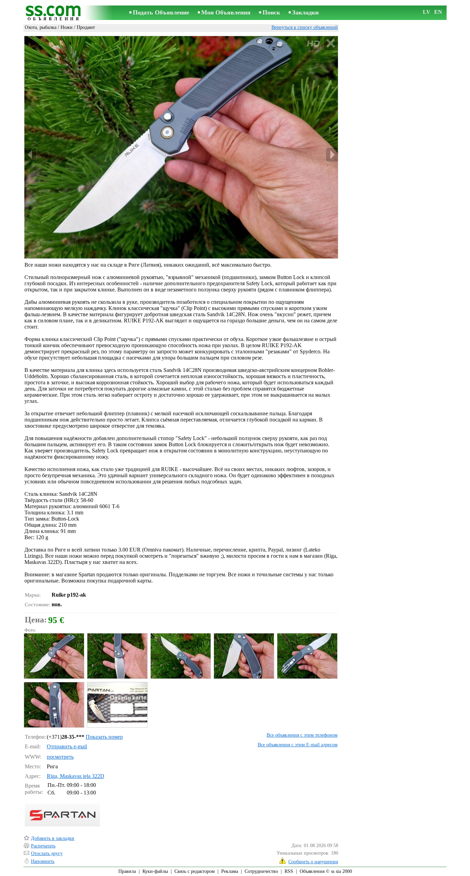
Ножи (67, 27)
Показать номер (104, 737)
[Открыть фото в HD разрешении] (181, 147)
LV (426, 12)
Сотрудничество (261, 871)
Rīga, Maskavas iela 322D (75, 776)
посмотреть (60, 757)
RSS (289, 871)
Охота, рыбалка (40, 27)
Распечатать (43, 845)
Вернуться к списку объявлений (304, 27)
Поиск (271, 12)
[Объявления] (54, 13)
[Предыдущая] (30, 154)
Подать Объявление (161, 12)
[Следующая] (331, 154)
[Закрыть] (330, 43)
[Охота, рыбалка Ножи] (54, 656)
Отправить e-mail (67, 746)
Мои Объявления (225, 12)
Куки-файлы (155, 871)
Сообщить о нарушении (313, 861)
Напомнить (42, 861)
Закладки (305, 12)
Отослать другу (47, 853)
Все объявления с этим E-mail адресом (298, 744)
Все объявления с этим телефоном (302, 735)
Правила (127, 871)
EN (438, 12)
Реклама (229, 871)
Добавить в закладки (52, 838)
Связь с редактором (194, 871)
